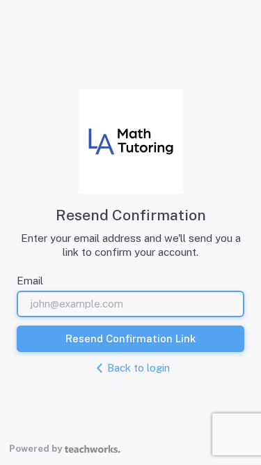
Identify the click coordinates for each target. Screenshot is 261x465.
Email (30, 281)
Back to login (138, 368)
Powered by (35, 448)
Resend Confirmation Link (130, 338)
